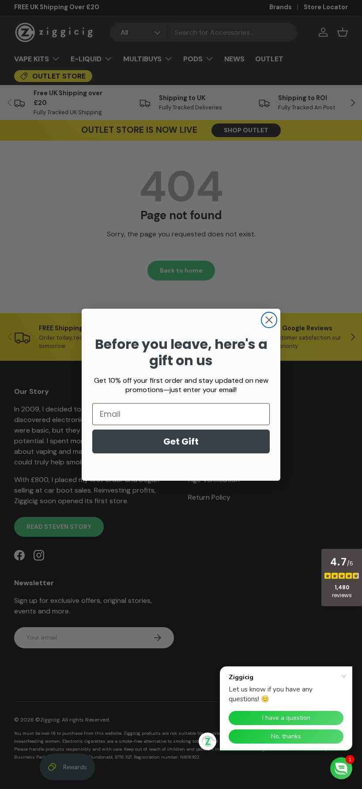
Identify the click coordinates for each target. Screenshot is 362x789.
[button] (341, 768)
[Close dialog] (269, 320)
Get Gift (181, 441)
